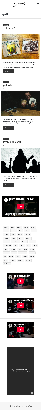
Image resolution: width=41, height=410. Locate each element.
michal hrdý (7, 245)
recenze (12, 249)
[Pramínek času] (20, 160)
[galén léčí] (20, 103)
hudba (20, 234)
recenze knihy (23, 249)
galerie (27, 231)
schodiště (9, 28)
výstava (20, 260)
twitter (25, 256)
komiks (21, 238)
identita (27, 234)
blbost (26, 227)
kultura (28, 238)
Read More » (9, 71)
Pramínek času (12, 142)
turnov (18, 256)
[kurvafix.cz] (20, 4)
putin (5, 249)
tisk (5, 256)
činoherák (7, 264)
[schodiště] (20, 46)
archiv (5, 227)
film (20, 231)
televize (32, 253)
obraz (22, 245)
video (32, 256)
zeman (28, 260)
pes (28, 245)
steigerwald (22, 253)
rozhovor (6, 253)
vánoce (12, 260)
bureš (32, 227)
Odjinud (6, 25)
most (15, 245)
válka (5, 260)
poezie (35, 245)
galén (34, 231)
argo (12, 227)
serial (14, 253)
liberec (24, 242)
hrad (13, 234)
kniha (13, 238)
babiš (18, 227)
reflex (32, 249)
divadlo (6, 231)
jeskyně (6, 238)
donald (14, 231)
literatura (32, 242)
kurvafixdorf (15, 242)
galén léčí (9, 85)
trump (11, 256)
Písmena (6, 82)
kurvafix (6, 242)
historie (6, 234)
